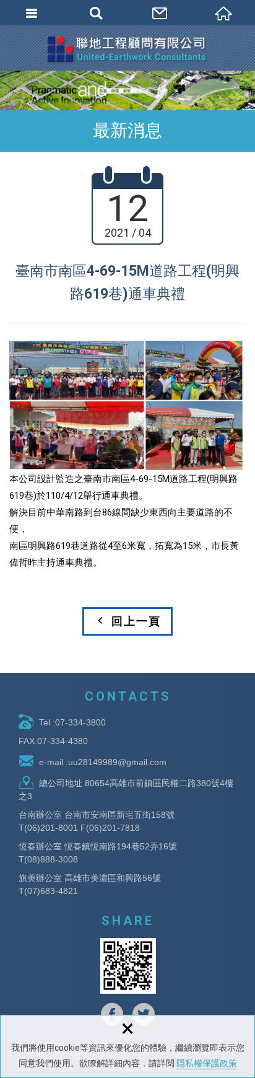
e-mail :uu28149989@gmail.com (102, 762)
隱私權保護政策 (206, 1063)
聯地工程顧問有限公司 (127, 49)
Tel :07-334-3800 (72, 722)
